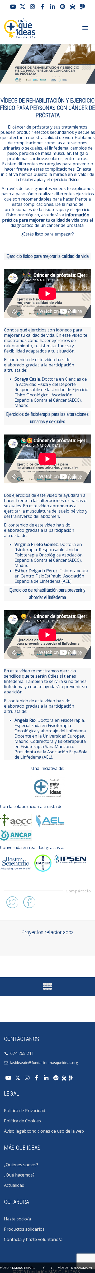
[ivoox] (72, 6)
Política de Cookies (22, 1121)
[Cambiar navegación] (85, 28)
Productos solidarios (24, 1229)
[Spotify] (62, 6)
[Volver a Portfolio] (47, 988)
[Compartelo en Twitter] (12, 901)
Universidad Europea (63, 736)
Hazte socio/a (17, 1219)
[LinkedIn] (52, 6)
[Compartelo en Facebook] (29, 901)
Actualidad (14, 1185)
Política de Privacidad (24, 1110)
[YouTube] (12, 6)
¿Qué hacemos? (19, 1175)
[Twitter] (22, 6)
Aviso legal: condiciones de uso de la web (44, 1131)
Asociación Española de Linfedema (49, 578)
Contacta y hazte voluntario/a (33, 1239)
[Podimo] (82, 6)
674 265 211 (21, 1053)
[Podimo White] (71, 1077)
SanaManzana (59, 746)
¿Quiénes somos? (21, 1165)
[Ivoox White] (64, 1077)
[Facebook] (42, 6)
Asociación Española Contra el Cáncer (43, 397)
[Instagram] (32, 6)
